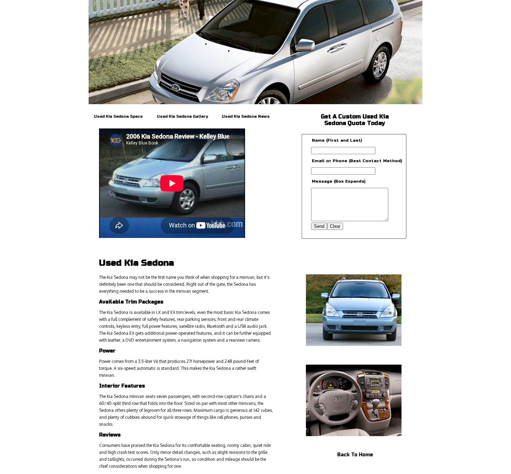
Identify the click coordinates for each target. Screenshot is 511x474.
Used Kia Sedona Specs (118, 116)
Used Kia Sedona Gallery (182, 116)
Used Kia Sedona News (246, 116)
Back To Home (355, 455)
